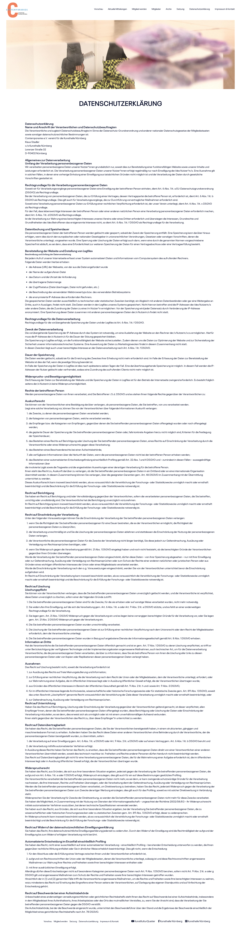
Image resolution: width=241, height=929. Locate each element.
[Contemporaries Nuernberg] (16, 9)
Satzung (180, 9)
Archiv (169, 9)
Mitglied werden (139, 9)
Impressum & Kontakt (225, 9)
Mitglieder (156, 9)
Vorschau (98, 9)
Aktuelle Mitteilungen (117, 9)
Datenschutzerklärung (199, 9)
